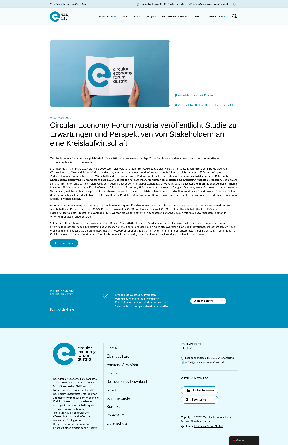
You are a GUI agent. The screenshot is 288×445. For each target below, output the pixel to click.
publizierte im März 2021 (104, 158)
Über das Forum (105, 16)
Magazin (151, 16)
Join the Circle (215, 16)
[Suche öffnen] (234, 16)
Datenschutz (117, 423)
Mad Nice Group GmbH (208, 426)
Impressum (116, 415)
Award (198, 16)
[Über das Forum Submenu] (116, 16)
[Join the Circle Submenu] (226, 16)
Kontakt (113, 407)
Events (137, 16)
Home (112, 348)
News (125, 16)
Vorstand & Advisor (122, 365)
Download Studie (64, 243)
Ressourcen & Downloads (175, 16)
